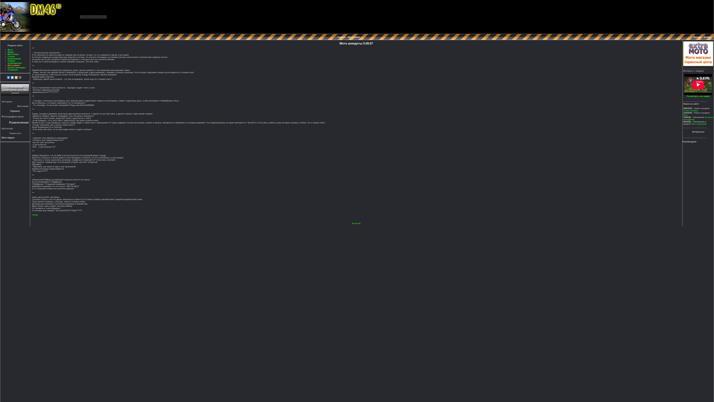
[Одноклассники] (16, 77)
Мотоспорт (13, 54)
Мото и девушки (699, 124)
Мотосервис (354, 37)
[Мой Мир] (20, 77)
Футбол (707, 37)
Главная (341, 37)
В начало (356, 223)
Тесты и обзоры (690, 110)
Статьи (11, 56)
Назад (35, 215)
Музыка (697, 37)
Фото (10, 50)
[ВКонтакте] (8, 77)
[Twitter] (12, 77)
